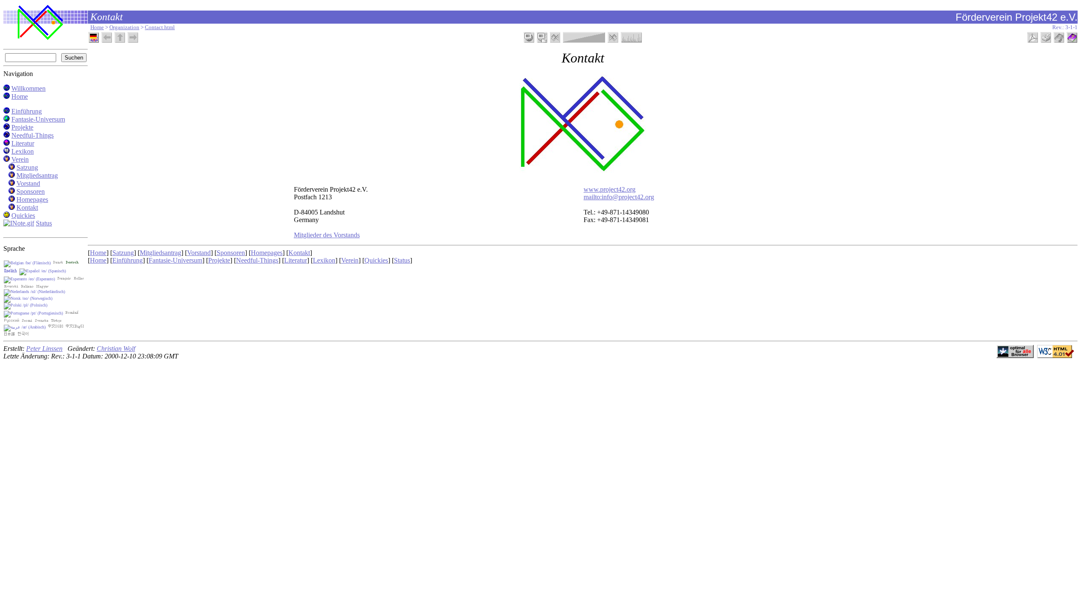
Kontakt (27, 207)
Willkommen (28, 88)
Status (44, 223)
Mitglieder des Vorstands (327, 235)
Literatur (22, 143)
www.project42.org (610, 189)
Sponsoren (30, 191)
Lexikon (22, 151)
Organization (124, 27)
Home (97, 27)
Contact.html (160, 27)
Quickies (23, 215)
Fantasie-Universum (38, 119)
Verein (20, 159)
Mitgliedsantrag (37, 175)
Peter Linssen (44, 348)
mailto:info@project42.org (619, 197)
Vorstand (28, 183)
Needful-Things (32, 135)
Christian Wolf (116, 348)
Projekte (22, 127)
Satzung (27, 167)
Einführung (26, 111)
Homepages (32, 199)
